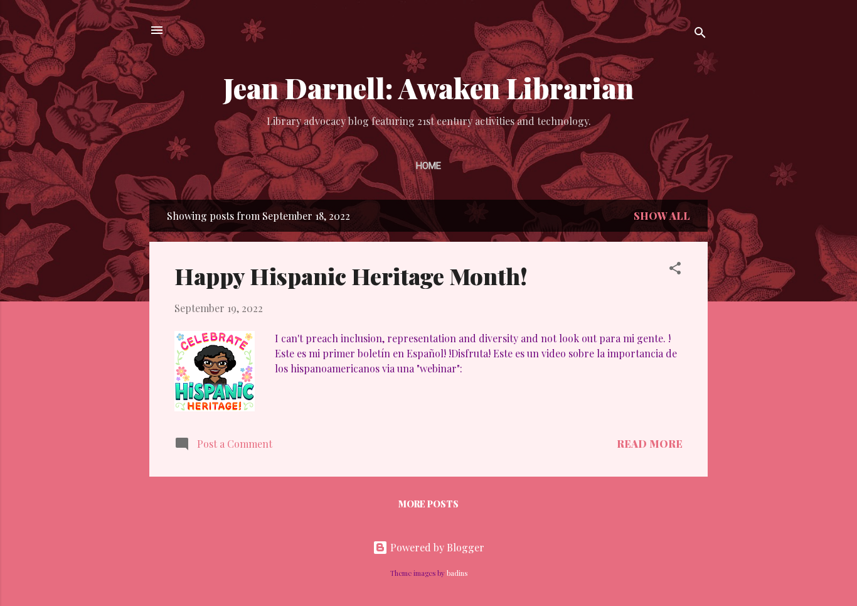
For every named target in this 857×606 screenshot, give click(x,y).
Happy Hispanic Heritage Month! (351, 276)
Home (428, 165)
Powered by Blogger (436, 547)
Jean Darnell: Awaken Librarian (428, 87)
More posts (428, 504)
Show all (662, 215)
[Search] (700, 34)
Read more (650, 443)
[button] (675, 270)
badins (457, 573)
